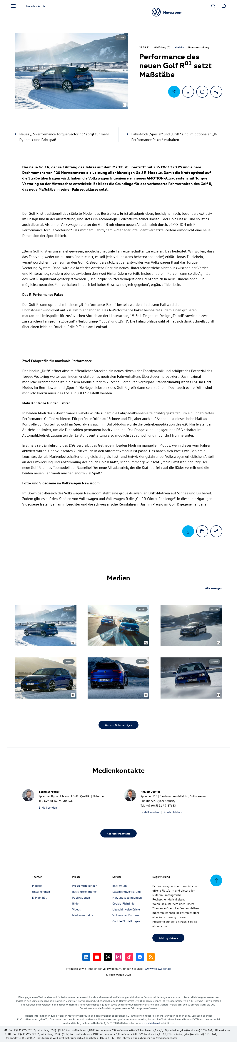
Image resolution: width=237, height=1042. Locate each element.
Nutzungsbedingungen (127, 897)
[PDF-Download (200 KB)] (188, 92)
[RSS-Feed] (151, 957)
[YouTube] (97, 957)
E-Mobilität (39, 897)
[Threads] (108, 957)
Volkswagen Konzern (125, 915)
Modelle (179, 47)
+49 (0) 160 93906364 (58, 801)
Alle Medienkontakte (118, 833)
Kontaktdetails (173, 812)
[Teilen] (216, 92)
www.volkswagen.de (158, 968)
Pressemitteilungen (84, 886)
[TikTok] (129, 957)
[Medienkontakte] (174, 92)
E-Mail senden (48, 807)
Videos (76, 909)
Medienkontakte (82, 915)
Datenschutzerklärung (126, 891)
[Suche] (213, 6)
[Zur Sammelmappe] (223, 6)
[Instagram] (118, 957)
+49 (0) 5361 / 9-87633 (161, 805)
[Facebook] (140, 957)
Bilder (76, 903)
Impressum (119, 886)
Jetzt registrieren (168, 938)
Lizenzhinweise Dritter (126, 909)
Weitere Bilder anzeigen (118, 725)
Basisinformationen (84, 891)
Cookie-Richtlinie (123, 903)
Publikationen (81, 897)
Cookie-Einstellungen (126, 921)
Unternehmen (41, 891)
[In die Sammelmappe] (202, 92)
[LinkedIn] (86, 957)
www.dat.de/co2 (150, 1023)
